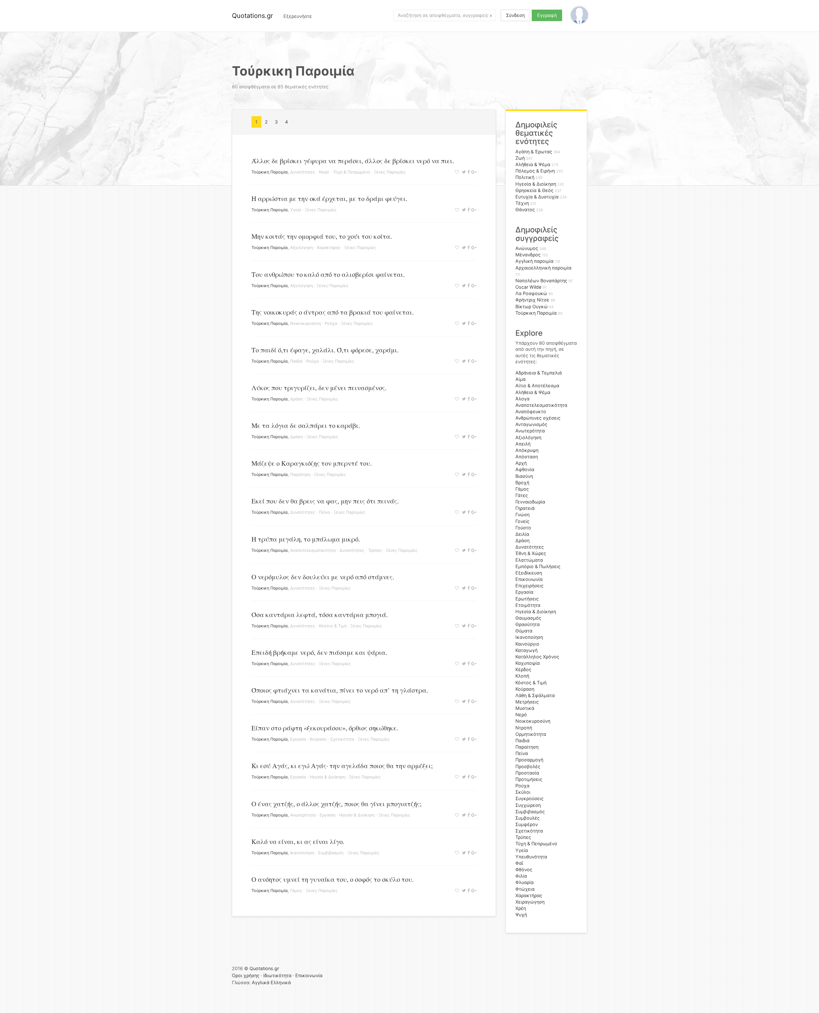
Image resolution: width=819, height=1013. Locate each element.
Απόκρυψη (526, 450)
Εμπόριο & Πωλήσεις (538, 566)
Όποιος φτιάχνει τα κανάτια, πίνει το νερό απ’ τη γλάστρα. (339, 690)
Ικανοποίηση (302, 852)
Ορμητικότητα (530, 734)
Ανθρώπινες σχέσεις (538, 418)
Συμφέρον (526, 824)
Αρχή (521, 463)
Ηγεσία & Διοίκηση (327, 777)
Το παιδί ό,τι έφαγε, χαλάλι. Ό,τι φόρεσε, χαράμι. (325, 349)
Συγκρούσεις (529, 798)
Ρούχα (331, 323)
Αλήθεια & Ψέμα (532, 164)
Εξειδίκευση (528, 572)
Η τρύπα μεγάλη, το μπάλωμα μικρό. (305, 539)
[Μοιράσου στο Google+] (473, 172)
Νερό (324, 172)
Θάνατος (525, 209)
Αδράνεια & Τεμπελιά (538, 372)
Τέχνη (522, 203)
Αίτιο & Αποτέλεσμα (537, 385)
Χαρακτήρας (328, 247)
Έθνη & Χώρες (530, 553)
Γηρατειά (525, 508)
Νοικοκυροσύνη (305, 323)
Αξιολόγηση (301, 247)
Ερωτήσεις (527, 598)
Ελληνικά (281, 982)
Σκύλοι (522, 792)
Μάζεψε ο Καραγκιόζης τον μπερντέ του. (311, 463)
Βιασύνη (524, 476)
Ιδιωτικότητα (277, 975)
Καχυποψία (527, 663)
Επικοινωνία (529, 579)
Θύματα (523, 630)
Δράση (296, 399)
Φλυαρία (524, 882)
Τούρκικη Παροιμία (269, 172)
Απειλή (522, 443)
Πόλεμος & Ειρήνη (535, 170)
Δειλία (522, 534)
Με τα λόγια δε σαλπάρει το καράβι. (305, 425)
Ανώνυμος (526, 248)
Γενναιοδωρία (530, 501)
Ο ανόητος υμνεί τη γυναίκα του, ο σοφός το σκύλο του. (332, 879)
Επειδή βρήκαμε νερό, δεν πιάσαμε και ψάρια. (319, 652)
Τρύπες (375, 550)
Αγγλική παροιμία (534, 261)
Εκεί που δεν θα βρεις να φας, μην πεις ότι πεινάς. (325, 500)
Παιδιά (296, 361)
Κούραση (318, 739)
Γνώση (522, 514)
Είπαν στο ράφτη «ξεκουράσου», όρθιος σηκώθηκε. (324, 727)
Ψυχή (521, 914)
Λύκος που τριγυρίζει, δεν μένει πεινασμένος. (318, 387)
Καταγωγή (526, 650)
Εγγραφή (547, 15)
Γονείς (522, 521)
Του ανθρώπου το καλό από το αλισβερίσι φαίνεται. (328, 274)
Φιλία (521, 876)
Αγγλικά (260, 982)
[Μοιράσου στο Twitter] (463, 172)
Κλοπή (522, 676)
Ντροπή (523, 727)
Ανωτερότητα (303, 815)
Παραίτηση (300, 474)
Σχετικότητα (342, 739)
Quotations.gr (252, 16)
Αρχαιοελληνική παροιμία (543, 267)
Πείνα (324, 512)
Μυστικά (524, 708)
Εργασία (298, 739)
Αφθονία (524, 469)
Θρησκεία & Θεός (534, 190)
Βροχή (522, 482)
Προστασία (527, 773)
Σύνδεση (515, 15)
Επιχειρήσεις (529, 585)
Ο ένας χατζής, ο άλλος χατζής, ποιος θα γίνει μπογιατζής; (336, 803)
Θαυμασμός (528, 618)
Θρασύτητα (527, 624)
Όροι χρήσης (245, 975)
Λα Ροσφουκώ (531, 293)
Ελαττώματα (529, 560)
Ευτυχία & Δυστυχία (537, 196)
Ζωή (520, 158)
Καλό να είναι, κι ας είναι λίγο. (297, 841)
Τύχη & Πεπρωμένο (351, 172)
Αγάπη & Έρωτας (533, 151)
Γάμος (296, 890)
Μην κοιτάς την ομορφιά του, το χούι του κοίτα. (321, 236)
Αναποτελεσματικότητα (313, 550)
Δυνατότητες (302, 172)
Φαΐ (519, 863)
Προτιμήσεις (528, 779)
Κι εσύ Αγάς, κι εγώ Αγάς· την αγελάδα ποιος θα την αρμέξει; (342, 765)
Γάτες (521, 495)
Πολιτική (524, 177)
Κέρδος (523, 669)
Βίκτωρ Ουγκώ (531, 306)
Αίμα (520, 379)
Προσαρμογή (529, 759)
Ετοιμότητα (527, 605)
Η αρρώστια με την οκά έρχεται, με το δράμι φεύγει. (329, 198)
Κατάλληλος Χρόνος (537, 656)
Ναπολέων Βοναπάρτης (541, 280)
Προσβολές (527, 766)
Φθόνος (523, 869)
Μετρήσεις (527, 701)
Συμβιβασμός (331, 852)
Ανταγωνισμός (531, 424)
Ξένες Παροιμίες (390, 172)
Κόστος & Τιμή (332, 625)
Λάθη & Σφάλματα (535, 695)
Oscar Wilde (528, 287)
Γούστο (523, 527)
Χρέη (520, 908)
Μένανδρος (528, 254)
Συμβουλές (527, 818)
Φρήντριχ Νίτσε (532, 299)
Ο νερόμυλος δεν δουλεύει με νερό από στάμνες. (322, 576)
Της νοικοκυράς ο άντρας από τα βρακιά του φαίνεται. (332, 312)
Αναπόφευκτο (530, 411)
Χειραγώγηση (530, 901)
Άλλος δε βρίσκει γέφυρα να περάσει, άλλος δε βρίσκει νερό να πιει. (352, 160)
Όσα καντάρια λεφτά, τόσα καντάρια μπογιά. (319, 614)
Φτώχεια (525, 889)
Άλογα (522, 398)
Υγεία (295, 209)
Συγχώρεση (528, 805)
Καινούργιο (527, 644)
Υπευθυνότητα (531, 856)
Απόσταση (526, 456)
